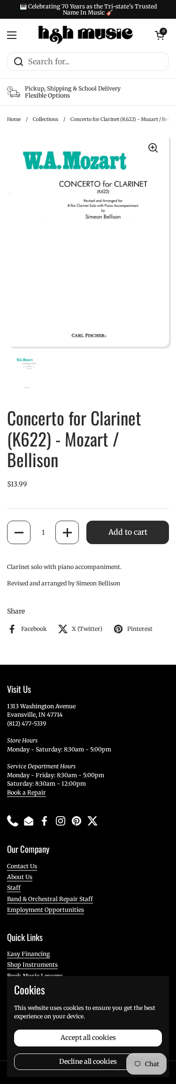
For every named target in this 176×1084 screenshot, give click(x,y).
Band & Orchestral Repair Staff (50, 898)
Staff (14, 887)
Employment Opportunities (45, 909)
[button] (19, 532)
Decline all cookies (88, 1061)
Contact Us (22, 866)
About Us (19, 876)
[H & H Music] (85, 35)
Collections (45, 119)
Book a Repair (26, 792)
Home (14, 119)
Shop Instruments (32, 964)
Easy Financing (28, 953)
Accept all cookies (88, 1037)
